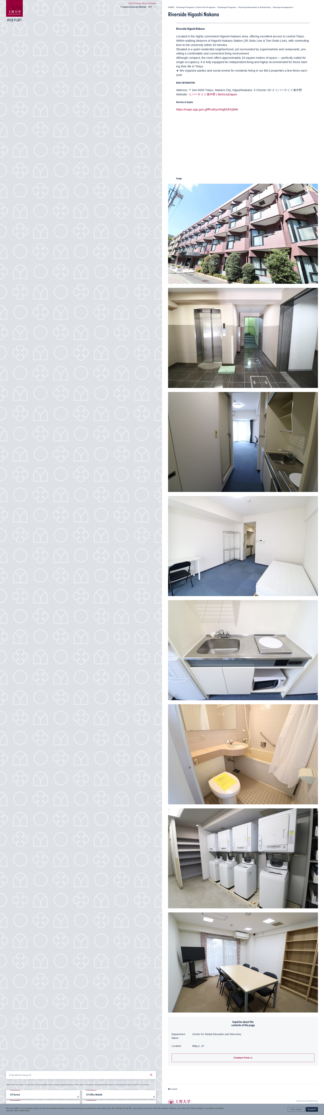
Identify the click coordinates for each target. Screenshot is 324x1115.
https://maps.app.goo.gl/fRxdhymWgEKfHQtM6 (207, 109)
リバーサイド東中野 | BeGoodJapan (213, 94)
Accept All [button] (312, 1109)
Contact (173, 1089)
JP (151, 7)
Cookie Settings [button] (296, 1109)
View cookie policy (22, 1111)
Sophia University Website (134, 7)
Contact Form (242, 1057)
